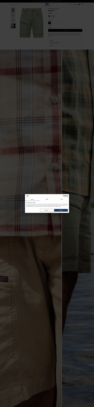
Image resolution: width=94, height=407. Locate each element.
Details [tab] (47, 199)
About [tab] (62, 199)
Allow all (61, 210)
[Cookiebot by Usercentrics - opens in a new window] (63, 196)
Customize (46, 210)
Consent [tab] (32, 199)
